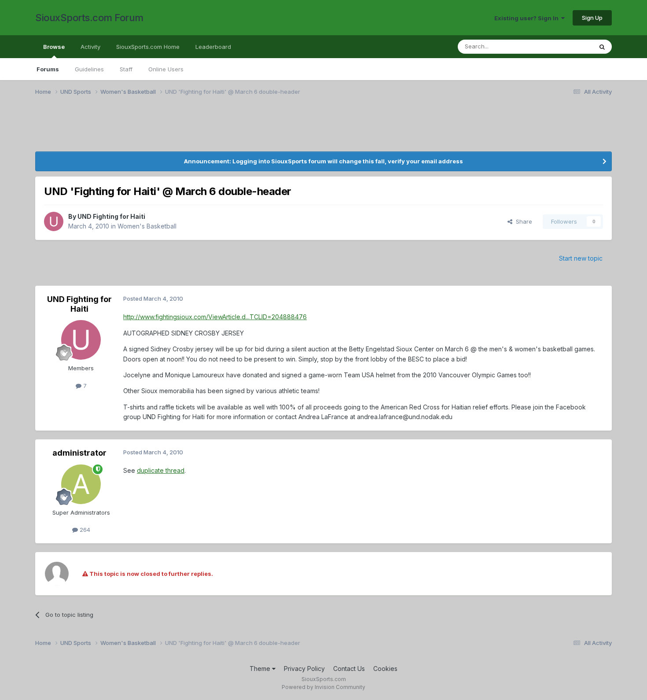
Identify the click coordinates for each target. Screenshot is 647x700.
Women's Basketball (147, 226)
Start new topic (581, 258)
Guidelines (89, 69)
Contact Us (349, 668)
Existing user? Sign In (527, 18)
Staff (126, 69)
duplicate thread (160, 470)
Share (522, 221)
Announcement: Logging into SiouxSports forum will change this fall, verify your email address (323, 161)
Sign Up (592, 17)
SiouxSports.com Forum (89, 17)
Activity (90, 46)
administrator (79, 452)
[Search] (602, 47)
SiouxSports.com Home (148, 46)
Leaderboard (213, 46)
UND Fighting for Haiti (111, 216)
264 (84, 529)
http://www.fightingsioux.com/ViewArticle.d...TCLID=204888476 (215, 317)
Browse (54, 46)
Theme (261, 668)
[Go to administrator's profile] (81, 484)
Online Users (166, 69)
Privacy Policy (304, 668)
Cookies (385, 668)
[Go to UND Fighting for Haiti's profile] (53, 221)
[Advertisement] (123, 129)
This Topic (567, 46)
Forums (48, 69)
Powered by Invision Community (323, 687)
